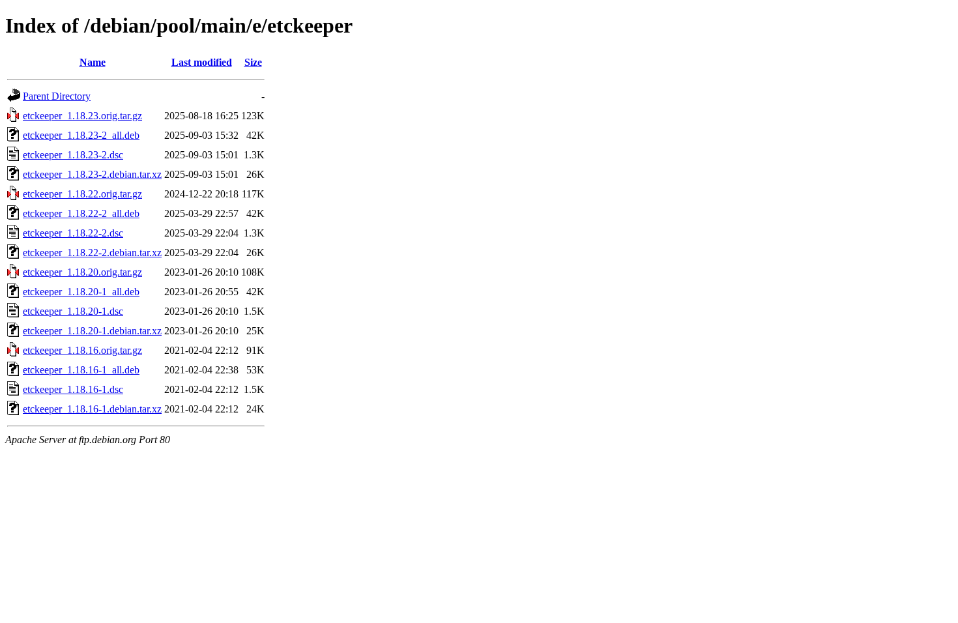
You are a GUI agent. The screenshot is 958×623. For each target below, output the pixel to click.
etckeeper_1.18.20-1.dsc (73, 311)
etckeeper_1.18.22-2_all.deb (81, 213)
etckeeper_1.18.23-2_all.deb (81, 135)
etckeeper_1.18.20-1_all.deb (81, 291)
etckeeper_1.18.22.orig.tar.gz (82, 193)
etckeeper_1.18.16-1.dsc (73, 389)
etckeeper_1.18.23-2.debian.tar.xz (92, 174)
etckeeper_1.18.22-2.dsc (73, 233)
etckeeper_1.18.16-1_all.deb (81, 369)
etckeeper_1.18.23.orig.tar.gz (82, 115)
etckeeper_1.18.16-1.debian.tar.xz (92, 408)
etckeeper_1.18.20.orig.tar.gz (82, 272)
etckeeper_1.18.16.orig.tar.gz (82, 350)
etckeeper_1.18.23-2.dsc (73, 154)
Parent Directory (57, 96)
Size (253, 62)
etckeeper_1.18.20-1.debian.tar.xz (92, 330)
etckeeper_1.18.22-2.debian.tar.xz (92, 252)
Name (93, 62)
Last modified (201, 62)
